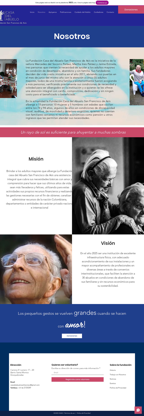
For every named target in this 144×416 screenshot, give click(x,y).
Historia (113, 370)
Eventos (113, 383)
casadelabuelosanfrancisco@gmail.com (25, 385)
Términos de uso (69, 413)
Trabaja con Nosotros (118, 374)
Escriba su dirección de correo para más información (75, 368)
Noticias (113, 379)
